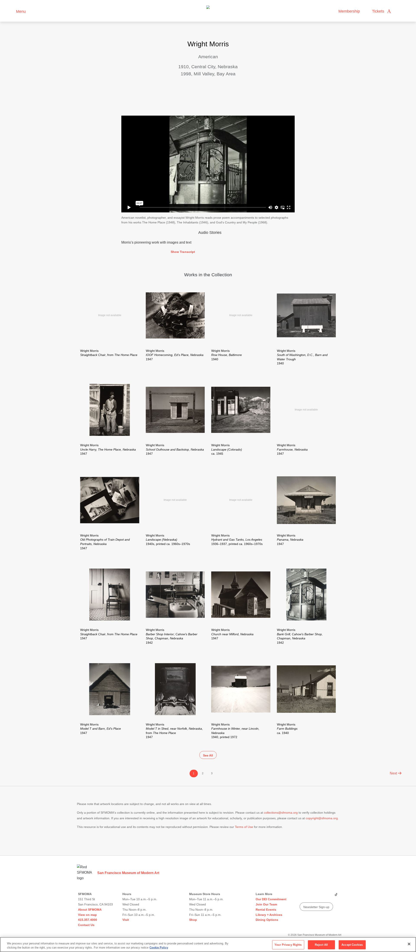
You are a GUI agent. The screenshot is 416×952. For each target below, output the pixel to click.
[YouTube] (302, 896)
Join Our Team (266, 904)
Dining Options (267, 919)
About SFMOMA (90, 909)
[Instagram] (311, 896)
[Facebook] (327, 896)
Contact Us (86, 925)
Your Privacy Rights (288, 944)
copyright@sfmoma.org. (322, 818)
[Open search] (398, 11)
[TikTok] (336, 896)
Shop (193, 919)
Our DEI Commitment (271, 899)
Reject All (321, 944)
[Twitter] (319, 896)
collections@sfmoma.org (281, 812)
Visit (125, 919)
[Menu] (10, 11)
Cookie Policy (159, 947)
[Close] (409, 944)
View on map (87, 914)
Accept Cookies (352, 944)
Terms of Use (244, 827)
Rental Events (266, 909)
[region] (208, 944)
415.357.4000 (87, 919)
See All (208, 755)
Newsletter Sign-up (316, 907)
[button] (208, 252)
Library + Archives (269, 914)
